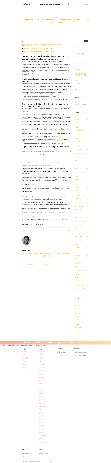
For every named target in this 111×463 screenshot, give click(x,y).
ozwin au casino (78, 241)
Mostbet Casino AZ (78, 209)
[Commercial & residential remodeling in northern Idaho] (28, 4)
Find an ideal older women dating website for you (29, 263)
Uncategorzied (78, 282)
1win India (77, 127)
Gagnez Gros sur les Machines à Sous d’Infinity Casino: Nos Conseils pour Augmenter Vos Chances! (42, 50)
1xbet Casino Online (79, 143)
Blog (51, 4)
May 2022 (77, 330)
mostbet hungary (78, 217)
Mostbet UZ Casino (78, 233)
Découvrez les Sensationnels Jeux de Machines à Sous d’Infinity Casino (37, 52)
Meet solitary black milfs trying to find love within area (29, 254)
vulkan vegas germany (79, 288)
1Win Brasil (77, 119)
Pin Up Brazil (77, 247)
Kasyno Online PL (78, 198)
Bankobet (77, 160)
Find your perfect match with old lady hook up (63, 254)
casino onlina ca (78, 182)
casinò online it (78, 187)
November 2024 (78, 311)
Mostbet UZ (77, 231)
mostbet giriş (77, 214)
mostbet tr (77, 228)
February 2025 (78, 302)
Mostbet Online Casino (79, 220)
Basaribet (77, 163)
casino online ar (78, 184)
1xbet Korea (77, 146)
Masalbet (77, 201)
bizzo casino (77, 165)
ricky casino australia (79, 271)
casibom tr (77, 173)
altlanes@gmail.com (51, 24)
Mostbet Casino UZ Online (80, 212)
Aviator (76, 157)
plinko (76, 266)
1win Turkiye (77, 133)
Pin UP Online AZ (78, 250)
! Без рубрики (78, 116)
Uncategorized (78, 280)
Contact (70, 4)
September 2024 (78, 316)
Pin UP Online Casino (79, 252)
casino (76, 176)
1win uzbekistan (78, 135)
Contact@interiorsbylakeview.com (76, 1)
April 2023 (77, 319)
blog (76, 168)
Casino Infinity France (60, 139)
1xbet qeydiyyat (78, 149)
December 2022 (78, 324)
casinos (76, 190)
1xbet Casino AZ (78, 141)
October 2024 (77, 313)
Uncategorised (55, 17)
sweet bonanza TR (78, 274)
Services (44, 4)
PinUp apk (77, 260)
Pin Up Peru (77, 255)
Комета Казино (78, 290)
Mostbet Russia (78, 225)
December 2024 (78, 308)
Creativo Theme (42, 461)
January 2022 (77, 332)
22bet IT (76, 154)
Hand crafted (77, 195)
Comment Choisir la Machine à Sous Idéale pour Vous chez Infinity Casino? (37, 48)
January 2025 (77, 305)
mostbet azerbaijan (79, 206)
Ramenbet (77, 269)
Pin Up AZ (77, 244)
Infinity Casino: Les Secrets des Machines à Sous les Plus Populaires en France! (38, 51)
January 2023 (77, 321)
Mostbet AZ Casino (78, 203)
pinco (76, 258)
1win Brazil (77, 122)
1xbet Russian (78, 152)
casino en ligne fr (78, 179)
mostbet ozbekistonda (79, 222)
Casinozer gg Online (79, 192)
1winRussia (77, 138)
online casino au (78, 239)
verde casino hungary (79, 285)
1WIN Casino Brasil (78, 124)
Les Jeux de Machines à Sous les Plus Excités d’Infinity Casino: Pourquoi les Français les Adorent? (42, 44)
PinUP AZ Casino (78, 263)
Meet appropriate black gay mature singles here (46, 263)
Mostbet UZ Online (78, 236)
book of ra (77, 171)
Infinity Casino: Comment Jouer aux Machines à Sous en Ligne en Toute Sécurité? (39, 45)
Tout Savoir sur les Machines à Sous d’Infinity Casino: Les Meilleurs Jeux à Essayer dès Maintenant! (42, 47)
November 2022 (78, 327)
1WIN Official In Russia (79, 130)
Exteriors (60, 4)
